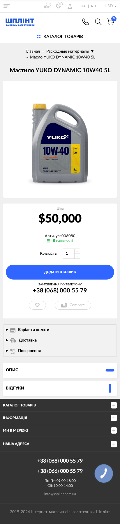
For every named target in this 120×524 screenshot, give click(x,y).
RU (93, 6)
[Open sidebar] (6, 6)
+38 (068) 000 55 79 (85, 21)
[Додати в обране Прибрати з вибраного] (37, 305)
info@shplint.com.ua (60, 494)
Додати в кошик (60, 272)
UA (83, 6)
